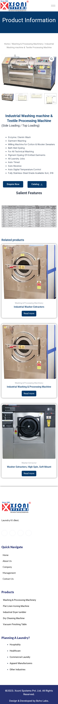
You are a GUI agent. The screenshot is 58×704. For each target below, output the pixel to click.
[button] (51, 59)
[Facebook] (4, 533)
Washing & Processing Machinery (27, 44)
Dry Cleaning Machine (14, 618)
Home (7, 44)
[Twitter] (12, 533)
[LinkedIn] (20, 533)
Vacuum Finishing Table (15, 624)
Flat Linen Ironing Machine (16, 606)
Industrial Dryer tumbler (14, 612)
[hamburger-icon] (53, 6)
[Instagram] (29, 533)
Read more (29, 313)
